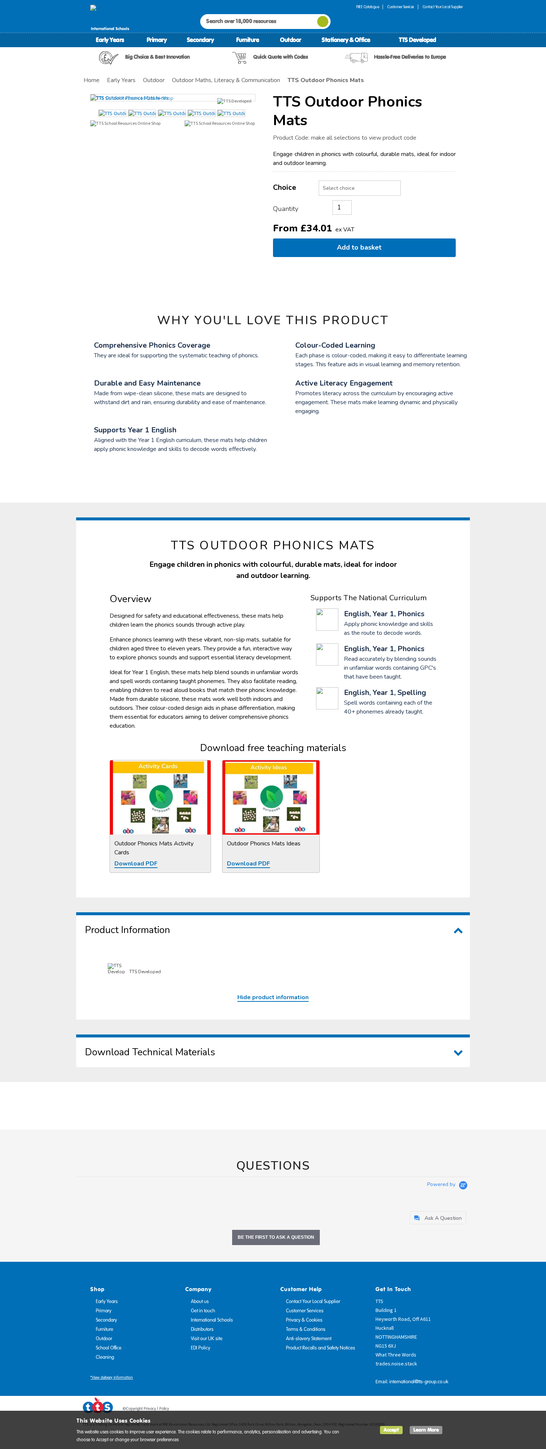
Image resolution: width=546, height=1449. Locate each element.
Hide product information (273, 997)
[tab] (438, 1217)
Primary (157, 39)
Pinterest (443, 1410)
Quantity (285, 208)
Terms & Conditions (305, 1329)
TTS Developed (417, 39)
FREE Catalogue (367, 6)
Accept (391, 1430)
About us (200, 1302)
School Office (108, 1348)
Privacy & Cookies (304, 1320)
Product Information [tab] (127, 929)
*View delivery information (111, 1377)
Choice (284, 187)
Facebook (415, 1410)
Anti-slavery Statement (308, 1339)
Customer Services (400, 6)
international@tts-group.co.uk (418, 1382)
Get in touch (203, 1311)
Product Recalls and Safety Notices (320, 1348)
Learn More (426, 1430)
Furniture (247, 39)
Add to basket (361, 247)
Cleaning (105, 1357)
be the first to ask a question (276, 1237)
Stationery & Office (346, 39)
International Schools (212, 1320)
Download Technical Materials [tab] (150, 1052)
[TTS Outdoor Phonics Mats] (173, 97)
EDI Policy (200, 1348)
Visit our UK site (206, 1339)
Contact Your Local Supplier (443, 6)
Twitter (429, 1410)
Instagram (457, 1410)
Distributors (202, 1329)
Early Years (110, 39)
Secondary (200, 39)
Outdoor (290, 39)
